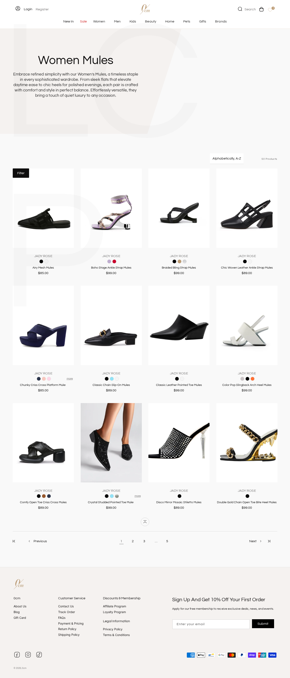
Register (42, 9)
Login (28, 9)
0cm (24, 668)
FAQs (61, 617)
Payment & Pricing (71, 623)
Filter (21, 173)
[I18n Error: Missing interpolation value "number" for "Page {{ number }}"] (14, 541)
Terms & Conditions (116, 635)
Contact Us (66, 606)
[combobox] (246, 9)
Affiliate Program (114, 606)
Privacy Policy (112, 629)
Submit (263, 623)
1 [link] (121, 541)
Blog (17, 612)
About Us (20, 606)
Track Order (66, 612)
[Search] (240, 9)
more (70, 378)
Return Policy (67, 629)
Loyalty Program (114, 612)
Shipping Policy (69, 634)
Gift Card (20, 617)
